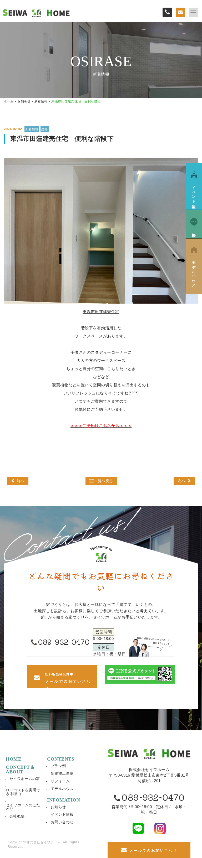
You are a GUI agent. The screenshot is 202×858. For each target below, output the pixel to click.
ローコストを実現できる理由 (23, 791)
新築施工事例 (62, 773)
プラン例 (58, 766)
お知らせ (58, 807)
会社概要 (17, 816)
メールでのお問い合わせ (153, 850)
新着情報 (31, 129)
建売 (44, 129)
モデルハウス (62, 789)
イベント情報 (62, 814)
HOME (13, 759)
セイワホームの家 (24, 779)
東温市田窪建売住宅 (101, 311)
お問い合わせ (62, 822)
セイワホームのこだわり (23, 806)
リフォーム (60, 781)
